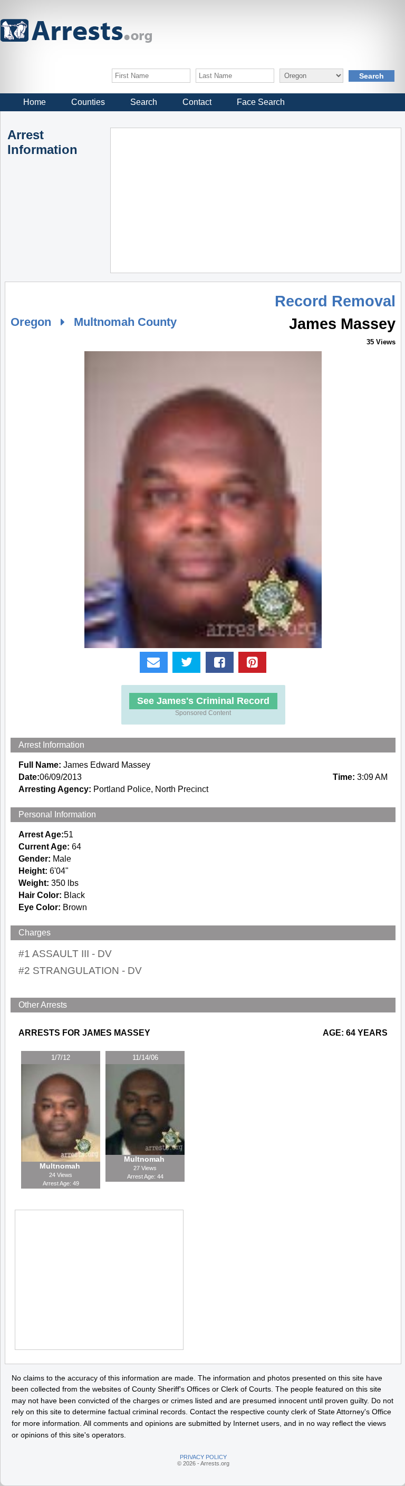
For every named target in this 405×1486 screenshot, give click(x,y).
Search (143, 102)
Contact (196, 102)
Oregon (31, 322)
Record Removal (335, 301)
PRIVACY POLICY (203, 1457)
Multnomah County (125, 322)
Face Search (261, 102)
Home (34, 102)
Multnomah (61, 1166)
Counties (88, 102)
